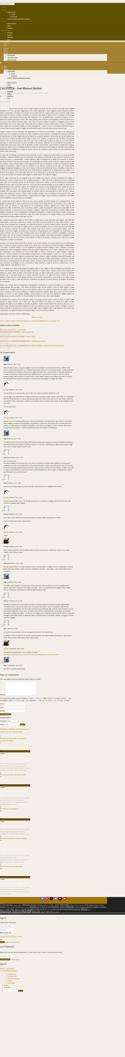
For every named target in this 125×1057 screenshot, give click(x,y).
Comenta (2, 695)
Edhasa (72, 905)
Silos (23, 862)
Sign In (18, 959)
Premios (49, 909)
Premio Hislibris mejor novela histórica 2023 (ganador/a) (15, 857)
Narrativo (24, 770)
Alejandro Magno (17, 905)
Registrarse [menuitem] (7, 987)
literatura (18, 909)
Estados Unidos (10, 907)
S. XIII (19, 862)
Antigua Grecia (36, 905)
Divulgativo (10, 770)
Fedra (12, 834)
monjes (15, 862)
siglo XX (49, 911)
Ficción (13, 14)
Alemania (26, 905)
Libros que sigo (11, 60)
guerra (39, 907)
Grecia (17, 834)
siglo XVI (43, 912)
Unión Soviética (6, 894)
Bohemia (2, 804)
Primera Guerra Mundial (71, 909)
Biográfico (3, 770)
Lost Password (14, 942)
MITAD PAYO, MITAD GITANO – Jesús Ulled (17, 336)
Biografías (34, 93)
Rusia (89, 909)
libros (12, 909)
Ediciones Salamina (79, 905)
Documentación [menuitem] (12, 976)
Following (6, 48)
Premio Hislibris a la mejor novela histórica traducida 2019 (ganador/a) (15, 800)
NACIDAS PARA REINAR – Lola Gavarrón (16, 332)
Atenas (52, 905)
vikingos (57, 912)
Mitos (27, 834)
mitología (22, 834)
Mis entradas (11, 55)
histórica (89, 907)
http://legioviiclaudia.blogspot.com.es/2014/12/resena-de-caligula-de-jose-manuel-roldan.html (31, 654)
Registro (6, 53)
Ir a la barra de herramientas (8, 971)
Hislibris (63, 907)
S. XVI (15, 804)
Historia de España (80, 907)
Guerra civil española (50, 907)
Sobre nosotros (12, 23)
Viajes (16, 891)
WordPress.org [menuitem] (11, 974)
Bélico (28, 768)
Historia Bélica (9, 764)
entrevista (101, 905)
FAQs (9, 26)
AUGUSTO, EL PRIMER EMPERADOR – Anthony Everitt (22, 341)
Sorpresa (2, 903)
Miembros (10, 37)
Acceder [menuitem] (6, 985)
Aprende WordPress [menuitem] (13, 978)
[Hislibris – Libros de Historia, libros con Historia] (14, 63)
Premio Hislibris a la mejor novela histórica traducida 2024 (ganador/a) (15, 889)
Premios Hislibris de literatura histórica (18, 19)
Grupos (9, 35)
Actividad (10, 32)
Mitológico (3, 834)
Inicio (5, 7)
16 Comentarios (19, 93)
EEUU (87, 905)
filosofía (23, 907)
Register (7, 942)
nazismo (24, 909)
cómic (57, 905)
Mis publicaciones (12, 57)
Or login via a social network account (11, 936)
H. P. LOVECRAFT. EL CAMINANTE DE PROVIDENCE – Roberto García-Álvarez (32, 346)
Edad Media (64, 905)
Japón (7, 909)
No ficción (14, 16)
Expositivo (17, 770)
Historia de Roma (43, 93)
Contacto (10, 28)
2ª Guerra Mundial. (6, 905)
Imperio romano (99, 907)
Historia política (18, 764)
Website (2, 711)
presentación (56, 909)
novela (30, 909)
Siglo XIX (36, 911)
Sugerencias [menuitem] (10, 983)
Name (2, 704)
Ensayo (96, 905)
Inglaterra (2, 909)
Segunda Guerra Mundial (15, 911)
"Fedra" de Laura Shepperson (12, 825)
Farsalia (2, 93)
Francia (27, 907)
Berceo (2, 862)
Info (5, 21)
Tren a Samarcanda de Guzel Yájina (14, 883)
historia (70, 907)
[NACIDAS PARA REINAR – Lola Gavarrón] (13, 329)
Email (1, 707)
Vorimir (6, 649)
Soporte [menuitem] (9, 981)
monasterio (8, 862)
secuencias (12, 421)
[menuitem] (64, 991)
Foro (8, 39)
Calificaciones (11, 12)
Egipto (91, 905)
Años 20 (25, 891)
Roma (84, 909)
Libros (5, 10)
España (3, 907)
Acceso (5, 50)
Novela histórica (40, 909)
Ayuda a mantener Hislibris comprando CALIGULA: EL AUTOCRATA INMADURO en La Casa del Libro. (30, 321)
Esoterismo (9, 804)
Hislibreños (7, 30)
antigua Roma (46, 905)
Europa (17, 907)
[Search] (15, 4)
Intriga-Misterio (19, 802)
